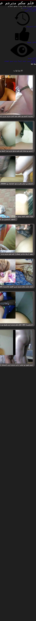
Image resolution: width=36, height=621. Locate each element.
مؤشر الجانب (32, 9)
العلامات (33, 62)
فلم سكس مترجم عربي (29, 8)
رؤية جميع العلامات (10, 61)
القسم (34, 59)
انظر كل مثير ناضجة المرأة (26, 61)
